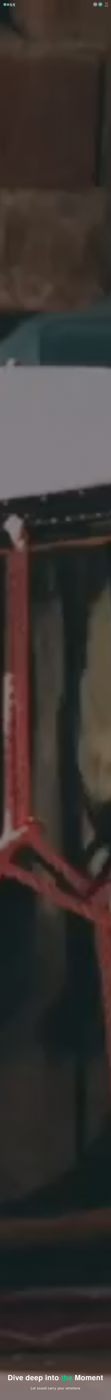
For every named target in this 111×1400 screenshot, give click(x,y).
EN (95, 4)
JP (100, 4)
